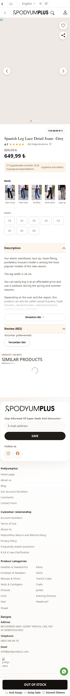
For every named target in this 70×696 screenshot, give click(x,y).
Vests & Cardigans (12, 584)
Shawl (4, 608)
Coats (39, 584)
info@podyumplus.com (15, 651)
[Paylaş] (63, 35)
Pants (39, 567)
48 (34, 231)
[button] (31, 121)
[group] (35, 70)
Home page (8, 474)
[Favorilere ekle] (63, 26)
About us (6, 480)
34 (9, 221)
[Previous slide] (6, 71)
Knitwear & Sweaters (13, 573)
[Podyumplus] (33, 408)
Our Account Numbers (14, 491)
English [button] (27, 4)
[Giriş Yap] (65, 12)
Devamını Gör (33, 317)
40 (46, 221)
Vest (3, 601)
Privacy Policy (9, 541)
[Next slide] (63, 71)
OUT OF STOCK (35, 685)
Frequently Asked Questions (17, 546)
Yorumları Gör (17, 342)
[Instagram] (8, 453)
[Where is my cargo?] (11, 4)
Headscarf (42, 601)
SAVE (35, 436)
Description (12, 248)
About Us (6, 529)
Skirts (39, 573)
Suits (4, 596)
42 (58, 221)
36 (21, 221)
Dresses (5, 590)
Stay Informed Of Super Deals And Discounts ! (32, 418)
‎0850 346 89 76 (10, 640)
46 (21, 231)
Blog (3, 486)
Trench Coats (44, 578)
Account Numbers (11, 518)
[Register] (46, 4)
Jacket (39, 590)
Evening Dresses (46, 596)
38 (34, 221)
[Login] (40, 4)
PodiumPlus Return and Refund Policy (23, 535)
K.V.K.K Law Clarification (15, 552)
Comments (7, 497)
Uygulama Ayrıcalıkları (52, 167)
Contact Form (9, 503)
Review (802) (13, 329)
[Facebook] (17, 453)
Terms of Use (8, 523)
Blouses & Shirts (10, 578)
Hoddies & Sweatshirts (14, 567)
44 (9, 231)
